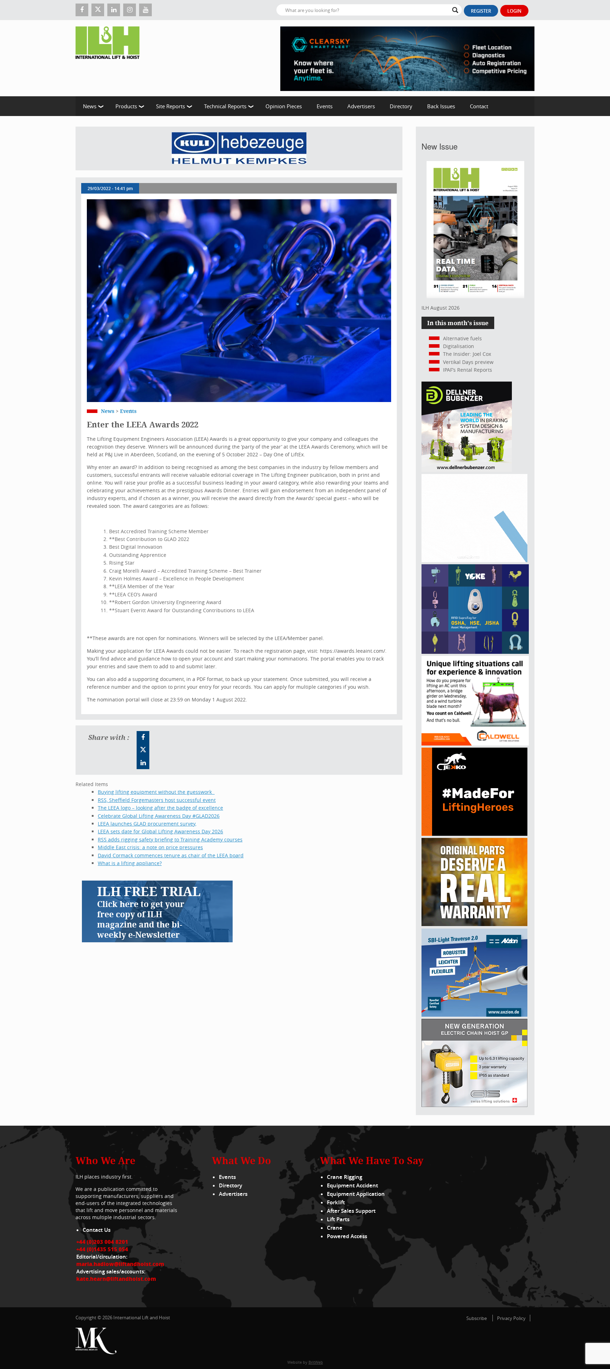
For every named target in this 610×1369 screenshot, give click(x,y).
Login (514, 11)
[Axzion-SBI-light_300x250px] (474, 1014)
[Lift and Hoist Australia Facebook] (143, 737)
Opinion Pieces (283, 106)
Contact (479, 106)
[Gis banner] (474, 1105)
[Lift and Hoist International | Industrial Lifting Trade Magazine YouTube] (145, 10)
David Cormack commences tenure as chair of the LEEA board (171, 855)
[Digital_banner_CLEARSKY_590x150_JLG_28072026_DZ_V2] (407, 58)
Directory (401, 106)
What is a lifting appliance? (130, 863)
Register (481, 11)
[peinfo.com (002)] (474, 560)
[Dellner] (466, 470)
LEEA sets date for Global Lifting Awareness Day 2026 (160, 831)
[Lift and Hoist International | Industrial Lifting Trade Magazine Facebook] (82, 10)
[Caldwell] (475, 743)
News (89, 106)
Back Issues (441, 106)
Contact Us (96, 1230)
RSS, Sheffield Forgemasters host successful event (157, 800)
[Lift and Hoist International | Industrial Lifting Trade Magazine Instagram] (129, 10)
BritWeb (316, 1362)
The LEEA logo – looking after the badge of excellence (160, 807)
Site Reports (170, 106)
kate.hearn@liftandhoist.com (116, 1279)
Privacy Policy (511, 1318)
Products (126, 106)
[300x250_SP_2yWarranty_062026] (474, 924)
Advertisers (361, 106)
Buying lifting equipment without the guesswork (156, 792)
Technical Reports (225, 106)
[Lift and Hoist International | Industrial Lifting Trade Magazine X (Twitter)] (97, 10)
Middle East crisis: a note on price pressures (150, 847)
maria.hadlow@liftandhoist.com (120, 1264)
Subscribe (476, 1318)
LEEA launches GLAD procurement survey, (147, 823)
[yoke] (475, 652)
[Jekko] (474, 833)
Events (325, 106)
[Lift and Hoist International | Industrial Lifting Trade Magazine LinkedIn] (113, 10)
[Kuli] (239, 148)
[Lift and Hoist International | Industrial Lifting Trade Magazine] (110, 58)
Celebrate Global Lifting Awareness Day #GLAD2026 (159, 816)
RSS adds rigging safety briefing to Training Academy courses (170, 839)
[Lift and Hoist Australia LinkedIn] (143, 762)
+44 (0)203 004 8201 (102, 1242)
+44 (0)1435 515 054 (102, 1249)
